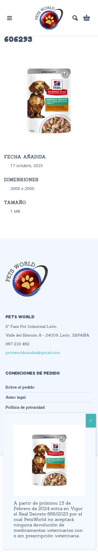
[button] (9, 18)
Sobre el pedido (20, 387)
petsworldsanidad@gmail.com (32, 352)
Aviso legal (15, 397)
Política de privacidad (25, 407)
